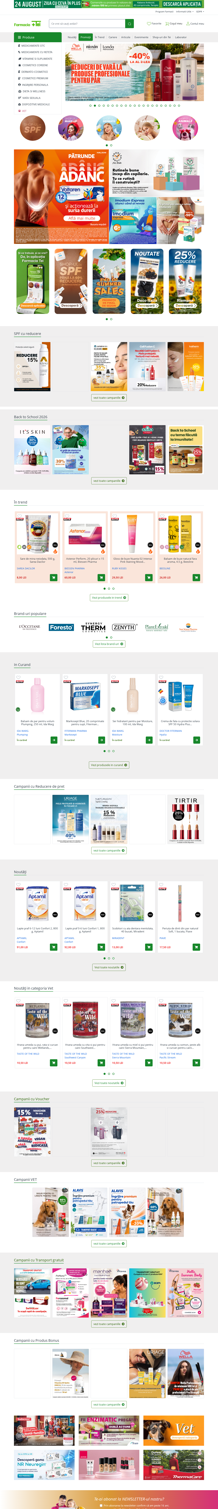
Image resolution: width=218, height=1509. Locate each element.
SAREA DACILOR (26, 568)
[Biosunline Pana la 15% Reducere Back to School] (109, 450)
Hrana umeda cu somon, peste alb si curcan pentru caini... (180, 1046)
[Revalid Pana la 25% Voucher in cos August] (109, 1132)
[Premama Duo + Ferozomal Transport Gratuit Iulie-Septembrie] (70, 1293)
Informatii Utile (184, 11)
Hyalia (163, 734)
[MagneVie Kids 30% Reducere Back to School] (70, 450)
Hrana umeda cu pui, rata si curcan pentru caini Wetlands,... (37, 1046)
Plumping (22, 734)
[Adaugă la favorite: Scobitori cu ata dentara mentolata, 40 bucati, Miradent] (114, 884)
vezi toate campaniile (107, 398)
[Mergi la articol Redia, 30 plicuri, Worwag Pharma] (166, 106)
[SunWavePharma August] (180, 220)
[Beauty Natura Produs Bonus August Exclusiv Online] (109, 1373)
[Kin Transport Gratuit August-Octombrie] (147, 1293)
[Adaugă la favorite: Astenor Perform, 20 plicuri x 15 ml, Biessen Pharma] (67, 516)
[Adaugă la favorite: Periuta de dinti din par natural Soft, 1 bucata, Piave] (161, 884)
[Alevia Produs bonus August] (70, 1373)
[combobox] (87, 23)
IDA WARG (22, 730)
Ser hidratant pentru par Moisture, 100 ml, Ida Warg (133, 723)
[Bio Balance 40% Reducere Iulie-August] (70, 366)
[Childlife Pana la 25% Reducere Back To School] (185, 450)
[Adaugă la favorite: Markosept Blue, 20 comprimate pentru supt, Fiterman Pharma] (66, 677)
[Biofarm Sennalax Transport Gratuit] (32, 1293)
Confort (21, 941)
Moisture (117, 734)
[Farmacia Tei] (27, 23)
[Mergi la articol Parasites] (170, 106)
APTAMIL (22, 938)
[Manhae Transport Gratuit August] (109, 1293)
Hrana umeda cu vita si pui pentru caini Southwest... (85, 1046)
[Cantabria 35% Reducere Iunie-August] (109, 366)
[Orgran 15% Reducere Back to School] (147, 450)
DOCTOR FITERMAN (171, 730)
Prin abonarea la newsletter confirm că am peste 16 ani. (136, 1505)
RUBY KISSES (119, 568)
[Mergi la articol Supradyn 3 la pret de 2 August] (139, 106)
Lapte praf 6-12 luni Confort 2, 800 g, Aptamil (37, 930)
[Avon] (109, 1465)
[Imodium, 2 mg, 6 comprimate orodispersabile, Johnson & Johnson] (133, 220)
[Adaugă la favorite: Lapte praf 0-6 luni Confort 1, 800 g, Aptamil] (66, 884)
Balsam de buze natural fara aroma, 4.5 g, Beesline (180, 560)
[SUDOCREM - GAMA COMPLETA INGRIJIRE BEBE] (44, 1431)
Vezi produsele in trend (107, 597)
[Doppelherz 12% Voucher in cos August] (147, 1132)
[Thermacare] (173, 1465)
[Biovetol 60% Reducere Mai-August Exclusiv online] (165, 1212)
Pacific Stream (168, 1057)
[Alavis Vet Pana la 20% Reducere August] (127, 1212)
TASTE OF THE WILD (28, 1053)
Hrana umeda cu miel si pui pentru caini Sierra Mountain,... (132, 1046)
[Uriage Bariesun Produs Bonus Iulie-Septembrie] (147, 1373)
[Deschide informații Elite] (20, 519)
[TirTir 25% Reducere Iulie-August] (185, 819)
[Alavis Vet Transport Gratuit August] (89, 1212)
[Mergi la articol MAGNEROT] (143, 106)
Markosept (71, 734)
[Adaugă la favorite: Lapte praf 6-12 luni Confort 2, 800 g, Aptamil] (18, 884)
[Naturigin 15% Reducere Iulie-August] (109, 819)
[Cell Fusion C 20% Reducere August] (147, 366)
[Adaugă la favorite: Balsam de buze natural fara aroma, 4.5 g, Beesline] (162, 516)
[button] (54, 740)
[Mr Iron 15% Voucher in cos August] (32, 1132)
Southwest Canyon (75, 1057)
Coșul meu (175, 23)
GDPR (199, 11)
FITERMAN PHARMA (76, 730)
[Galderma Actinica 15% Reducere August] (32, 366)
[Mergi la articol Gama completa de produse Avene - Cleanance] (104, 106)
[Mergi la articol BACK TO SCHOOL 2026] (157, 106)
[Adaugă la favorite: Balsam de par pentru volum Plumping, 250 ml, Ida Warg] (18, 677)
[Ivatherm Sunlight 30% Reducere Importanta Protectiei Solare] (185, 366)
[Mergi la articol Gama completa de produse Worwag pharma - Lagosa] (174, 106)
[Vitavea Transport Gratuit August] (185, 1293)
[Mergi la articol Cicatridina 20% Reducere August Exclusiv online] (135, 106)
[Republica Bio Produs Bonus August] (32, 1373)
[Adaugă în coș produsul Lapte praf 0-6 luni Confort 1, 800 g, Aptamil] (101, 947)
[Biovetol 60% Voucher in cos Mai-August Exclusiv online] (50, 1212)
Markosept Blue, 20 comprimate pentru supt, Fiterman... (85, 723)
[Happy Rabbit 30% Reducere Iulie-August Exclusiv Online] (32, 819)
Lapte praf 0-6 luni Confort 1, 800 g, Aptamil (85, 930)
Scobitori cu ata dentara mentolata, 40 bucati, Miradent (132, 930)
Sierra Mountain (121, 1057)
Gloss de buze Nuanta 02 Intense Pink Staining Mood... (132, 560)
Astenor (69, 572)
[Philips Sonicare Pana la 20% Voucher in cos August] (70, 1132)
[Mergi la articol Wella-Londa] (95, 106)
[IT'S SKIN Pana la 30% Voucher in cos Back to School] (32, 449)
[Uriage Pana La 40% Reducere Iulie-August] (70, 819)
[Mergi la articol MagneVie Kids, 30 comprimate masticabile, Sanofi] (161, 106)
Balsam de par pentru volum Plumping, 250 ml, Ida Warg (37, 723)
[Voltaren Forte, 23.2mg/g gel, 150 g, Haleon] (61, 196)
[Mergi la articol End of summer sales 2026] (112, 106)
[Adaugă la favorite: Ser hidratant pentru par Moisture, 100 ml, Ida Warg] (114, 677)
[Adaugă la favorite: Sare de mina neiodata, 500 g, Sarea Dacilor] (20, 516)
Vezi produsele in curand (107, 765)
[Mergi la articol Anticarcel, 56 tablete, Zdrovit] (108, 106)
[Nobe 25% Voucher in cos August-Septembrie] (185, 1132)
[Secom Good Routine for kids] (156, 173)
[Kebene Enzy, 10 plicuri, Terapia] (109, 1431)
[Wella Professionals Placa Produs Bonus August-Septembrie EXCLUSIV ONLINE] (185, 1373)
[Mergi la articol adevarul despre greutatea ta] (121, 106)
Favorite (156, 23)
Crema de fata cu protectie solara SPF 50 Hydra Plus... (180, 723)
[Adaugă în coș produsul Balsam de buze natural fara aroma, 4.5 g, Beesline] (196, 577)
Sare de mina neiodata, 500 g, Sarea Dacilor (37, 560)
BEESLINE (165, 568)
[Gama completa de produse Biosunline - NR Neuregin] (44, 1465)
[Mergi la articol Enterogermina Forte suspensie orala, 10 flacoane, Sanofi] (126, 106)
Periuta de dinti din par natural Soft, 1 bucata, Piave (180, 930)
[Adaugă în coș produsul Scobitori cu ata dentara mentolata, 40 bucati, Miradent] (149, 947)
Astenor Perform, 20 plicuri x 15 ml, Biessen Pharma (85, 560)
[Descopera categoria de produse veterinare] (173, 1431)
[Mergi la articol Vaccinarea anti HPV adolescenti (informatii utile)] (99, 106)
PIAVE (163, 938)
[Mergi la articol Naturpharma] (148, 106)
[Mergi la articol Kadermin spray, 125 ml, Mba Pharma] (179, 106)
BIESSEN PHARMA (75, 568)
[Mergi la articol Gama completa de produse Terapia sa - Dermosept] (117, 106)
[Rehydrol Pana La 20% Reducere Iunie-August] (147, 819)
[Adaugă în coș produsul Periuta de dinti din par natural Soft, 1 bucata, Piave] (196, 947)
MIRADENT (118, 938)
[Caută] (129, 23)
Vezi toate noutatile (107, 967)
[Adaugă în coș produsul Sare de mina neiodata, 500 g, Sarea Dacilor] (53, 577)
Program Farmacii (164, 11)
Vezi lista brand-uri (107, 644)
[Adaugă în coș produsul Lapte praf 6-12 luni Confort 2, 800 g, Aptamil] (53, 947)
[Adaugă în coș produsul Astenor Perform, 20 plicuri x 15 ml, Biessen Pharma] (101, 577)
